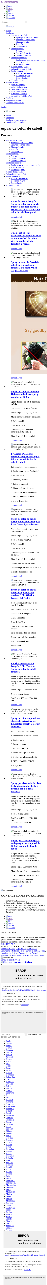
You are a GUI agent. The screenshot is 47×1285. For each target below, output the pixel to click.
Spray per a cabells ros (10, 951)
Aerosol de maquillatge (20, 67)
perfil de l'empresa (18, 85)
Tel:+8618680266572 (9, 2)
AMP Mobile (32, 949)
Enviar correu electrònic (10, 960)
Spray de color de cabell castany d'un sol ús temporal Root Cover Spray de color (25, 522)
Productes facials (17, 49)
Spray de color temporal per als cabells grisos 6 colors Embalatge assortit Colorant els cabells (25, 722)
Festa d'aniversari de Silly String (32, 951)
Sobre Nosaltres (12, 82)
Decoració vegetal (23, 76)
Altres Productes (17, 80)
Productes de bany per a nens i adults (30, 60)
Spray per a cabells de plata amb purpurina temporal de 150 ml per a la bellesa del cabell (25, 844)
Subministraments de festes (21, 69)
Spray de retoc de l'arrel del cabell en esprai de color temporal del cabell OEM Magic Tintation (25, 266)
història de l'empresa (19, 94)
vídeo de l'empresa (18, 91)
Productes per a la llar (19, 71)
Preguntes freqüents (14, 100)
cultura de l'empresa (19, 87)
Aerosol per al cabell (19, 35)
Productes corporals (19, 58)
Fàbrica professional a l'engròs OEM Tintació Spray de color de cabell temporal (23, 667)
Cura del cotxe (22, 78)
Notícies (9, 98)
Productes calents (8, 949)
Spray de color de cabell (25, 40)
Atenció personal (22, 62)
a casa (8, 31)
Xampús (19, 44)
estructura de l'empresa (20, 89)
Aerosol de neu (25, 953)
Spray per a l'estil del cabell (27, 37)
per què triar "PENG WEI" (21, 96)
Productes (10, 33)
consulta (14, 217)
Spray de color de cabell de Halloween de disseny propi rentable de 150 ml (25, 394)
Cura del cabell (22, 46)
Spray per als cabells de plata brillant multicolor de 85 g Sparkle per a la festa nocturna (26, 787)
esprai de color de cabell (15, 122)
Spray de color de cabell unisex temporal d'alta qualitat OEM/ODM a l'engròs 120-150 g (23, 593)
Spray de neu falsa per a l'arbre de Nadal (28, 955)
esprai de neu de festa (9, 953)
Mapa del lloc (21, 949)
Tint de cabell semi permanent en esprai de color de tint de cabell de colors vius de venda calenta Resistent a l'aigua (26, 238)
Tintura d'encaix (22, 42)
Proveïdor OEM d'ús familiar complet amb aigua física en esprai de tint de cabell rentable (25, 457)
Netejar (19, 51)
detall (20, 217)
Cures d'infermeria (23, 53)
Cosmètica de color (23, 55)
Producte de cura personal (16, 120)
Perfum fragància (23, 64)
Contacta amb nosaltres (15, 103)
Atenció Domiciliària (24, 73)
